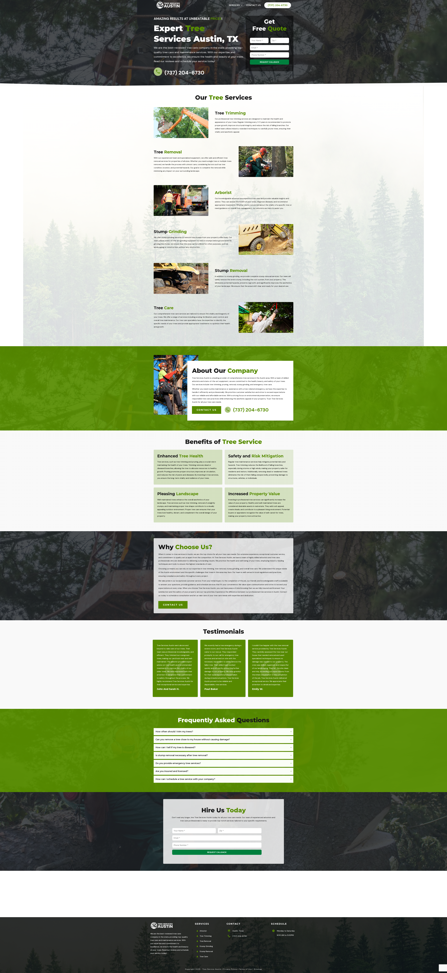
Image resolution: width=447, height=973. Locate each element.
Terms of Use (245, 969)
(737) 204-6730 (239, 936)
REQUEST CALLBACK (269, 62)
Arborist (223, 192)
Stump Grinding (206, 946)
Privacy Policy (230, 969)
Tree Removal (205, 941)
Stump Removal (206, 951)
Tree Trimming (206, 936)
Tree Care (204, 956)
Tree (230, 113)
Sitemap (258, 969)
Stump (170, 231)
